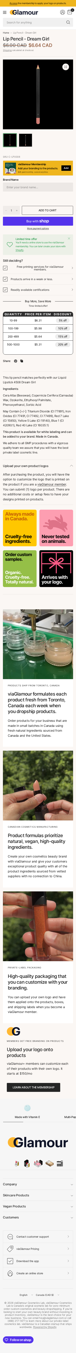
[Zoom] (65, 66)
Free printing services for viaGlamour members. (40, 268)
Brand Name (11, 179)
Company (10, 1184)
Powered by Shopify (45, 1327)
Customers (11, 1217)
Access (13, 3)
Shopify (20, 250)
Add (66, 168)
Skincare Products (16, 1195)
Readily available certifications (30, 289)
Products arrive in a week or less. (32, 279)
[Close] (69, 238)
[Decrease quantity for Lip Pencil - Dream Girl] (6, 210)
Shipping (7, 50)
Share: (7, 361)
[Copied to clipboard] (21, 361)
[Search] (68, 22)
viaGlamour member (51, 484)
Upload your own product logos (26, 466)
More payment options (38, 228)
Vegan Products (14, 1206)
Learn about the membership (33, 1087)
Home (6, 33)
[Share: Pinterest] (15, 361)
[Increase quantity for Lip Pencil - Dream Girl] (17, 210)
